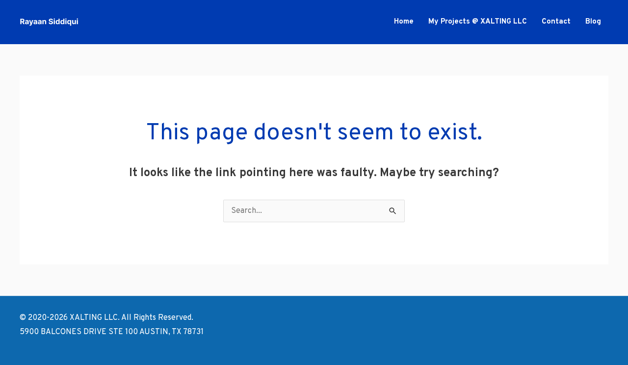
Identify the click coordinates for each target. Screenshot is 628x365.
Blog (593, 21)
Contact (556, 21)
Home (404, 21)
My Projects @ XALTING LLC (477, 21)
